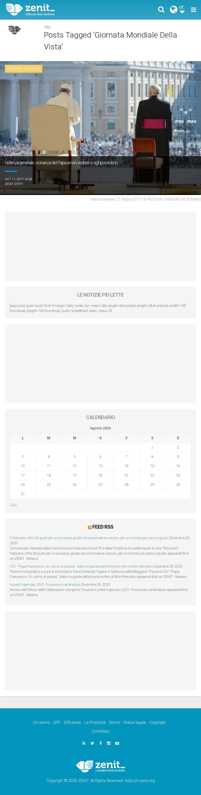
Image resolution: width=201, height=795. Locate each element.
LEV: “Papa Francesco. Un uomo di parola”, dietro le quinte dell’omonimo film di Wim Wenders (81, 566)
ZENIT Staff (14, 184)
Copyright (157, 722)
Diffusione (72, 722)
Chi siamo (41, 722)
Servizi (114, 722)
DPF (57, 722)
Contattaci (101, 731)
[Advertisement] (100, 246)
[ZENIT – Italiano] (56, 9)
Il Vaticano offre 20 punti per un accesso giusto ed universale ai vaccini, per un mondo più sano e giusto (89, 538)
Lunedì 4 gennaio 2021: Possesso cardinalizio (45, 585)
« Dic (13, 505)
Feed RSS (102, 527)
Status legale (135, 722)
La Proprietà (94, 722)
